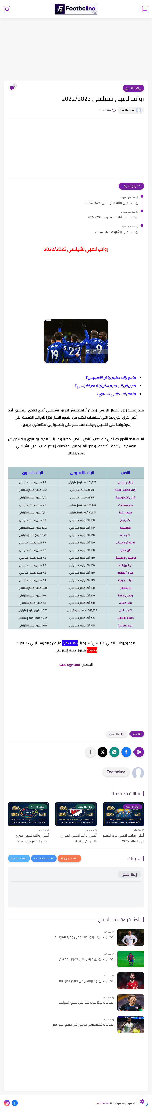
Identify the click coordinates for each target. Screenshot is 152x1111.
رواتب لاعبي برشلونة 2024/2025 (116, 232)
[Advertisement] (76, 50)
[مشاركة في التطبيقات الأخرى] (91, 752)
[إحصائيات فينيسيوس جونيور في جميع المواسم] (130, 1024)
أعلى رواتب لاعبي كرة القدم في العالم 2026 (123, 838)
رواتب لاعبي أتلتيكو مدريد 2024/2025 (113, 217)
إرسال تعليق (129, 874)
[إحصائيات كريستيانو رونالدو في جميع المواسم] (130, 937)
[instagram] (7, 1103)
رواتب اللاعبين (133, 88)
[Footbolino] (76, 9)
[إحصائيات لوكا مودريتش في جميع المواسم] (130, 1002)
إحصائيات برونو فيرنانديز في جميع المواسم (86, 980)
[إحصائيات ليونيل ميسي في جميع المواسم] (130, 959)
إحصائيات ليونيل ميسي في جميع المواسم (86, 959)
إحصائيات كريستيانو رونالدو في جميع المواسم (84, 937)
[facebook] (15, 1103)
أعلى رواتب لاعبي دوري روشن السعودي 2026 (32, 838)
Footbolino (102, 1103)
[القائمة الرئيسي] (145, 9)
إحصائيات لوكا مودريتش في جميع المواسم (86, 1002)
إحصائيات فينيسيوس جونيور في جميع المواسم (83, 1024)
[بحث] (7, 9)
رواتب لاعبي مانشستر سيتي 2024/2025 (111, 202)
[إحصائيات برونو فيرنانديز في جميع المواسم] (130, 980)
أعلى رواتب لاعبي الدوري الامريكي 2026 (78, 838)
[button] (126, 752)
